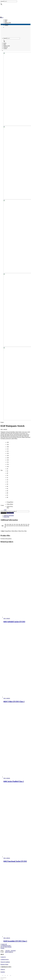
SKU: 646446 (13, 780)
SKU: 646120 (15, 939)
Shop (6, 21)
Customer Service (5, 959)
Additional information (8, 515)
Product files (6, 516)
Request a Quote (4, 964)
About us (7, 23)
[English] (4, 50)
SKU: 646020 (14, 700)
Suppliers (3, 972)
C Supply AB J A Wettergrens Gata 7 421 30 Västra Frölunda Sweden (6, 946)
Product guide (8, 22)
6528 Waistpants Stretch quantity (8, 511)
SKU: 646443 (14, 620)
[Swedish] (6, 50)
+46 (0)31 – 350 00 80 (10, 950)
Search (2, 1)
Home (6, 20)
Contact (5, 48)
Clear (5, 509)
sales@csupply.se (9, 952)
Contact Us (3, 957)
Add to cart (3, 512)
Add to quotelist (10, 512)
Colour (2, 505)
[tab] (16, 515)
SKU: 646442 (15, 860)
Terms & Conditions (5, 962)
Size (2, 470)
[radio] (8, 443)
